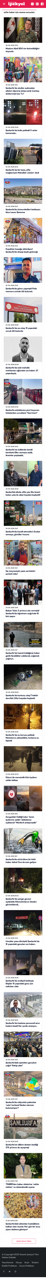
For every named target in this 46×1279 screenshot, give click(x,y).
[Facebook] (4, 1271)
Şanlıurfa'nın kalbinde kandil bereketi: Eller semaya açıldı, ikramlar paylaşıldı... (19, 453)
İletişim (35, 1263)
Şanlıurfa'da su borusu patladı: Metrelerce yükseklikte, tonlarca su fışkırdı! (22, 738)
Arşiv (26, 1263)
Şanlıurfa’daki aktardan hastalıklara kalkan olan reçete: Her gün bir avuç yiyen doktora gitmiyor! (23, 1227)
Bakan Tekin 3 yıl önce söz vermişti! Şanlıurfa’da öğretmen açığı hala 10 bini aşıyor (22, 614)
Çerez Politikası (26, 1266)
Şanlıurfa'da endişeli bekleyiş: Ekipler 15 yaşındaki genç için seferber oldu (20, 984)
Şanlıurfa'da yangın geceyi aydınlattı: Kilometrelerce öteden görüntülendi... (21, 902)
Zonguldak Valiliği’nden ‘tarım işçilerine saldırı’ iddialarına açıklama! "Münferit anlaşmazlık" (21, 820)
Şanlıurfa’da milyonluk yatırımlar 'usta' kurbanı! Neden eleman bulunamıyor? (21, 1105)
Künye (19, 1263)
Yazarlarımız (7, 1263)
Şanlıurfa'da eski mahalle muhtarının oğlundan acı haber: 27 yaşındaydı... (22, 371)
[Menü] (4, 4)
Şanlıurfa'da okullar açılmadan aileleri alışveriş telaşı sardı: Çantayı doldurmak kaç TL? (22, 91)
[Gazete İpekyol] (16, 4)
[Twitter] (10, 1271)
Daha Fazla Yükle (24, 1241)
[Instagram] (15, 1271)
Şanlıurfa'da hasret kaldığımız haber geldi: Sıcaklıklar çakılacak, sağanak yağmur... (23, 656)
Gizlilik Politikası (9, 1266)
